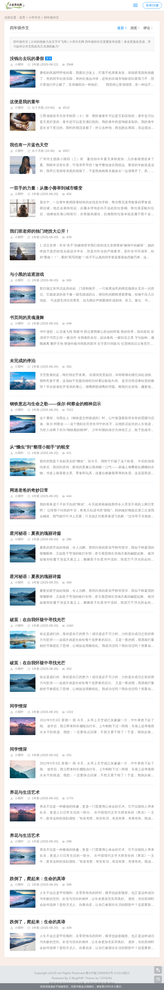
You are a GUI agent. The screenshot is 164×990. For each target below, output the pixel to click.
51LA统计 (123, 973)
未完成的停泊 (22, 360)
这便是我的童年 (25, 101)
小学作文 (35, 17)
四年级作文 (51, 17)
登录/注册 (152, 5)
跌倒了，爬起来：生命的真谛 (37, 878)
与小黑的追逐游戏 (27, 274)
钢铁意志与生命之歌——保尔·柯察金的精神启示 (55, 403)
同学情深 (18, 706)
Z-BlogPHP (76, 978)
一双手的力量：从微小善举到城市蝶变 (46, 188)
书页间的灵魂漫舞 (27, 317)
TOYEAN (106, 978)
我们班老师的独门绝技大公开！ (40, 231)
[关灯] (158, 979)
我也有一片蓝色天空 (29, 144)
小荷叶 (19, 64)
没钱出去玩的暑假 (27, 58)
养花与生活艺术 (25, 792)
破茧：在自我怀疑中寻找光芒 (37, 619)
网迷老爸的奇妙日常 (29, 490)
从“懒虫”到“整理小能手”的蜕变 (40, 447)
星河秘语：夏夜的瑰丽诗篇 (35, 533)
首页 (22, 17)
